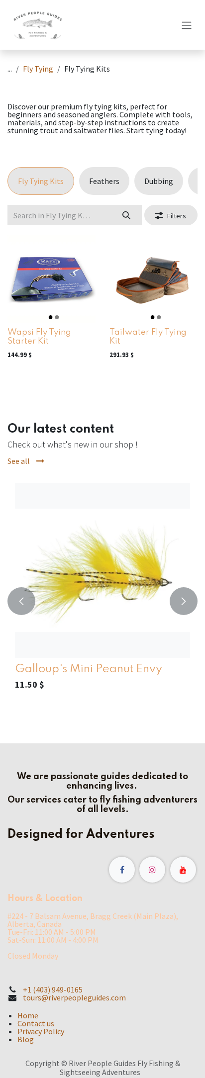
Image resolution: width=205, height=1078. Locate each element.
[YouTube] (183, 870)
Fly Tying (38, 69)
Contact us (35, 1023)
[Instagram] (152, 870)
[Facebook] (122, 870)
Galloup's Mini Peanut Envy (88, 669)
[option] (102, 601)
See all (19, 461)
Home (27, 1015)
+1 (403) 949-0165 (53, 989)
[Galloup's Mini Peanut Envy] (102, 570)
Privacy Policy (40, 1031)
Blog (25, 1039)
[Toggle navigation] (187, 24)
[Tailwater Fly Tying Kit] (153, 279)
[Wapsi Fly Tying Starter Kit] (51, 279)
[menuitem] (40, 181)
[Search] (126, 215)
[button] (21, 601)
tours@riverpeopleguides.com (74, 997)
